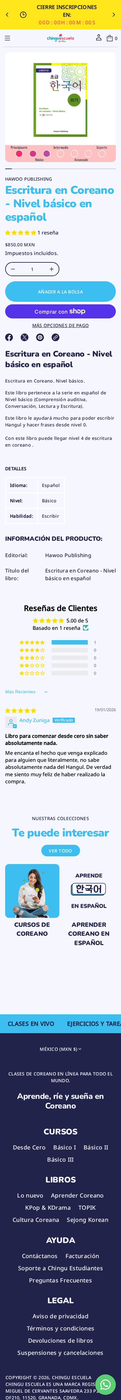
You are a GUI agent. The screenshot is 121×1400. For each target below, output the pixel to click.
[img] (20, 710)
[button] (112, 38)
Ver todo (60, 851)
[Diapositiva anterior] (7, 15)
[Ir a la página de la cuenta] (99, 39)
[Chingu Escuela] (60, 38)
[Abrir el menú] (7, 38)
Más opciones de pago (60, 325)
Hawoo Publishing (28, 179)
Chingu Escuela (71, 1377)
